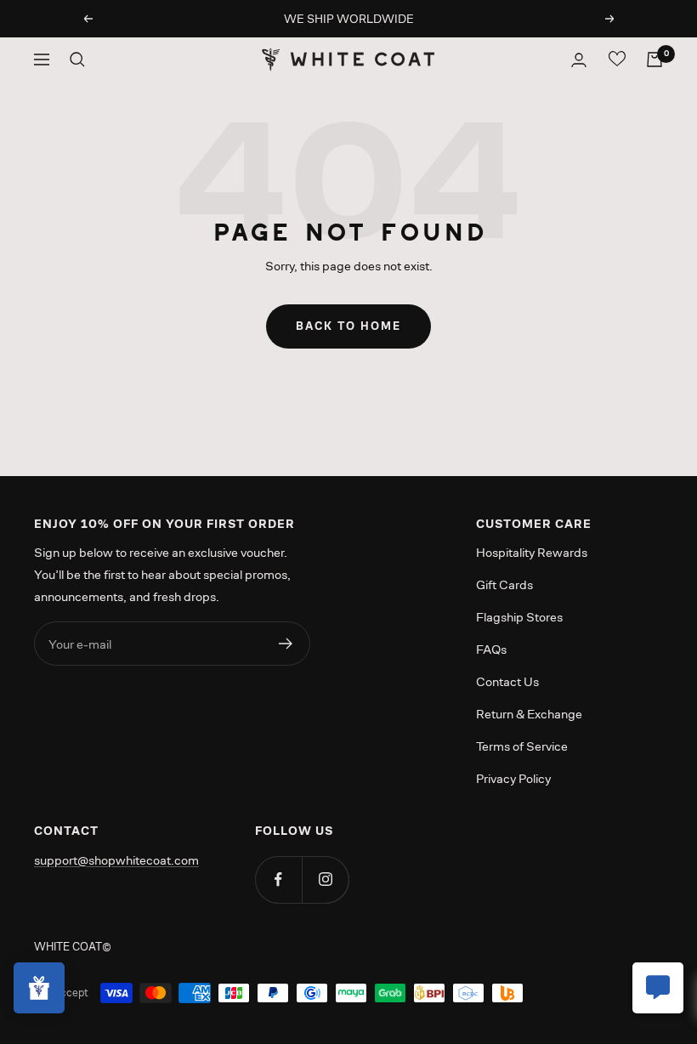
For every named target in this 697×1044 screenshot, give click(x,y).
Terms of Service (522, 746)
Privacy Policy (513, 778)
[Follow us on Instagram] (325, 879)
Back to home (348, 326)
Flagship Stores (519, 617)
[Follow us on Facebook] (278, 879)
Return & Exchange (529, 714)
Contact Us (507, 681)
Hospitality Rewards (531, 552)
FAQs (491, 649)
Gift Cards (504, 584)
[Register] (286, 644)
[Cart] (654, 59)
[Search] (77, 59)
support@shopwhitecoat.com (116, 860)
